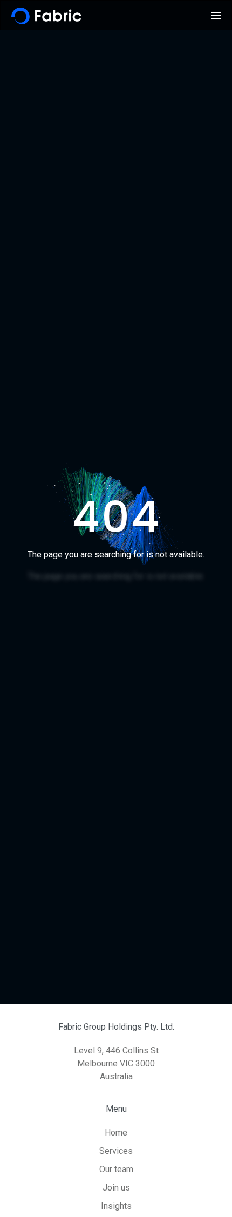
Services (116, 1151)
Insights (116, 1206)
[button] (216, 16)
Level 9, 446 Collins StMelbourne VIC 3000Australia (116, 1063)
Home (116, 1132)
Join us (116, 1187)
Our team (116, 1169)
